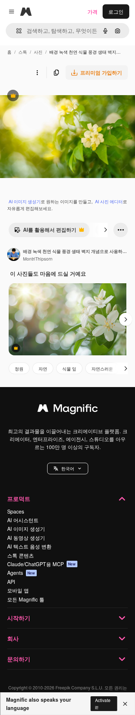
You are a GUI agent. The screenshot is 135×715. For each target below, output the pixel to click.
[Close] (125, 704)
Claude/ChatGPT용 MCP (41, 564)
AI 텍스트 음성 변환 (29, 546)
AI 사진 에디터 (109, 201)
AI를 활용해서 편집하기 (45, 231)
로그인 (115, 11)
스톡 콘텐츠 (20, 555)
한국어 (67, 468)
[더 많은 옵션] (37, 72)
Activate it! (103, 703)
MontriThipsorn (38, 259)
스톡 (22, 52)
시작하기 (18, 618)
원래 (41, 96)
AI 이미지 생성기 (25, 201)
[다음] (105, 230)
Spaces (15, 511)
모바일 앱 (18, 590)
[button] (67, 468)
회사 (13, 638)
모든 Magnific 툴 (25, 599)
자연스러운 (102, 368)
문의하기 (18, 659)
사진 (38, 52)
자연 (43, 368)
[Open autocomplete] (16, 31)
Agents (21, 572)
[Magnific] (67, 409)
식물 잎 (69, 368)
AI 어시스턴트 (23, 520)
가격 (92, 11)
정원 (19, 368)
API (11, 581)
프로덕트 (18, 498)
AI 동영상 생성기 (26, 537)
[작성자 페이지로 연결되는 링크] (13, 255)
